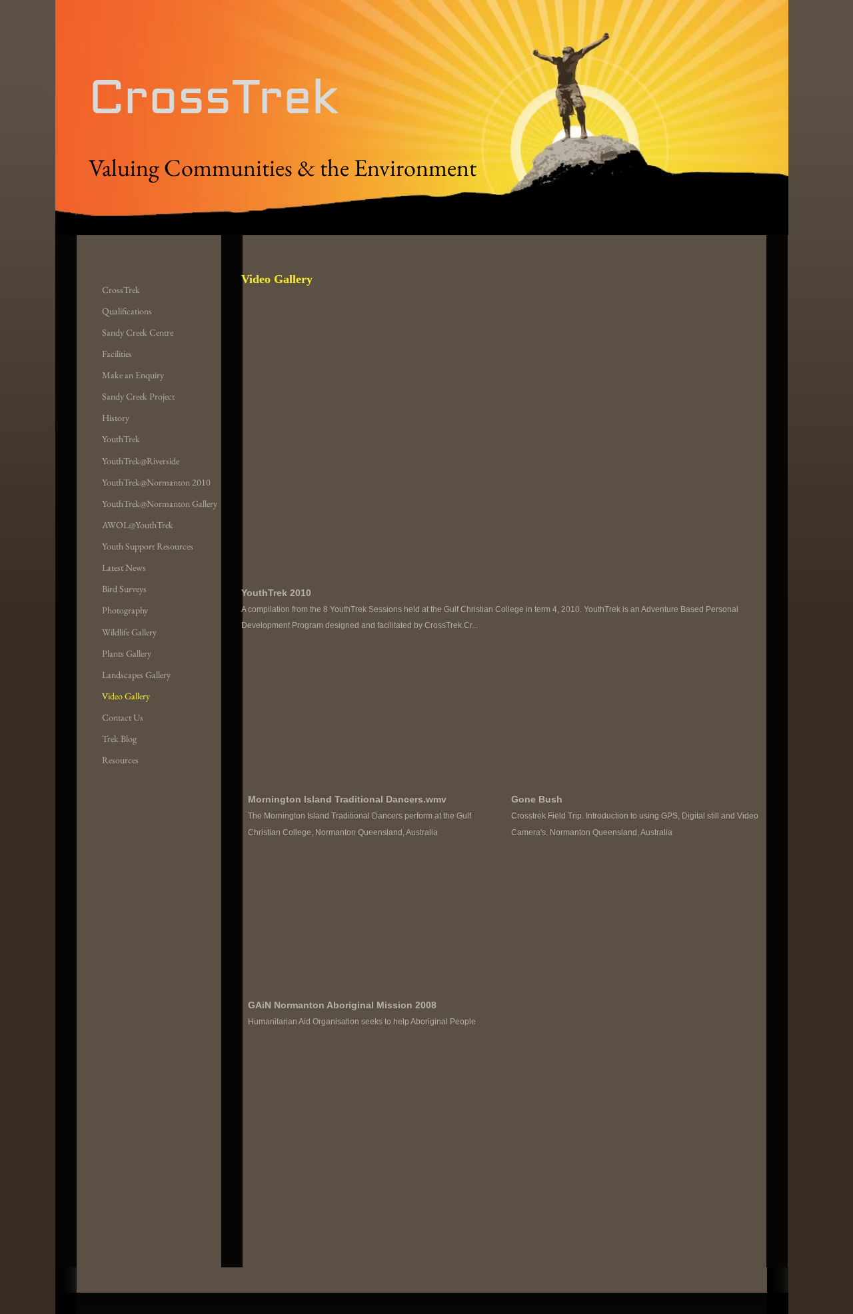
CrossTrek (121, 290)
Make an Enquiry (133, 375)
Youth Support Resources (147, 546)
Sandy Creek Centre (137, 332)
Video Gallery (126, 696)
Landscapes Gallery (136, 675)
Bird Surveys (124, 589)
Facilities (117, 354)
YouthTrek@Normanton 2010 (156, 482)
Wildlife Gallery (129, 632)
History (115, 418)
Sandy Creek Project (138, 396)
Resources (120, 760)
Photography (125, 610)
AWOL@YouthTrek (137, 525)
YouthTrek (121, 439)
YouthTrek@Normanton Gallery (159, 503)
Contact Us (122, 717)
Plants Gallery (126, 653)
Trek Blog (119, 739)
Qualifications (127, 311)
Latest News (124, 567)
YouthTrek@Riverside (140, 461)
